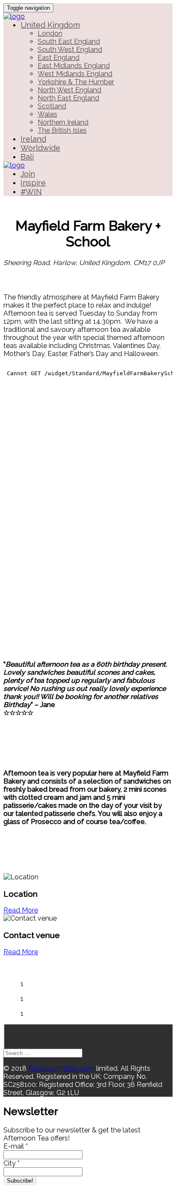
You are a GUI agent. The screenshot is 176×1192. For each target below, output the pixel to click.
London (50, 33)
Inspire (33, 182)
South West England (70, 50)
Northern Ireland (63, 122)
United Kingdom (50, 24)
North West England (69, 90)
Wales (47, 114)
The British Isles (62, 130)
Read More (20, 910)
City (11, 1163)
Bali (27, 156)
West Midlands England (75, 74)
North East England (68, 98)
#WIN (31, 191)
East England (58, 58)
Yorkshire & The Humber (76, 82)
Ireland (33, 138)
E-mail (15, 1146)
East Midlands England (74, 66)
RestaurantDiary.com (61, 1068)
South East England (69, 41)
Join (28, 173)
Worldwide (40, 147)
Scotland (52, 106)
